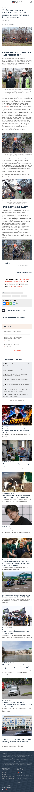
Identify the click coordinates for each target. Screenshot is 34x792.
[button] (28, 258)
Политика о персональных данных (9, 779)
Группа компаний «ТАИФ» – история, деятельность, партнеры (13, 23)
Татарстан (16, 296)
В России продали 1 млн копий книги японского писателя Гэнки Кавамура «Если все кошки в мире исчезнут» (16, 531)
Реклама (4, 774)
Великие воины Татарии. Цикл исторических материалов (13, 338)
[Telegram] (14, 303)
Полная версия (6, 785)
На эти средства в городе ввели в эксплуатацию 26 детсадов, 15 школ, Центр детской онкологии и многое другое (17, 669)
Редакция (4, 772)
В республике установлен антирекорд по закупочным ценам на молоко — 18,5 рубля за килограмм (17, 498)
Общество (5, 7)
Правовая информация (8, 776)
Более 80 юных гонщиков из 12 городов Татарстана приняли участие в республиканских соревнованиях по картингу (17, 598)
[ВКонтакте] (4, 303)
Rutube (12, 286)
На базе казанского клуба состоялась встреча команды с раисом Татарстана (16, 565)
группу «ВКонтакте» (11, 281)
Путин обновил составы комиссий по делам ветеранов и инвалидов (15, 380)
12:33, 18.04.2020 (6, 20)
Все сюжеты (17, 350)
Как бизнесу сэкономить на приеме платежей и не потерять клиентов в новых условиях (16, 742)
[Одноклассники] (7, 303)
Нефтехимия (6, 296)
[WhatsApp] (10, 303)
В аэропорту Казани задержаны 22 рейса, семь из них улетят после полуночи (17, 390)
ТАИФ (7, 106)
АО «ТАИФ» (19, 128)
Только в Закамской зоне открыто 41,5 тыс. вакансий (17, 466)
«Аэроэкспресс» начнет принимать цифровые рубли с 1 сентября (15, 374)
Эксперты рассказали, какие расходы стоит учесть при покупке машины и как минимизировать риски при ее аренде (17, 706)
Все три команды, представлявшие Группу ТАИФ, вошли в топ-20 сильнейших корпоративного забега (17, 633)
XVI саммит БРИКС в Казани (12, 332)
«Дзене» (19, 286)
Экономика (5, 737)
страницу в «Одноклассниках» (14, 283)
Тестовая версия (6, 787)
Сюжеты (7, 326)
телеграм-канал (23, 279)
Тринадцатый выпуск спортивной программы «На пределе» (16, 432)
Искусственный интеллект (11, 345)
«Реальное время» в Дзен (16, 310)
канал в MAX (22, 281)
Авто (3, 700)
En (21, 772)
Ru (18, 772)
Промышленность (17, 293)
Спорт (3, 426)
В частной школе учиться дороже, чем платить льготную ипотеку (16, 395)
